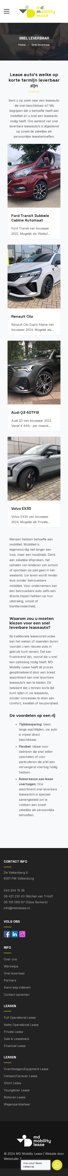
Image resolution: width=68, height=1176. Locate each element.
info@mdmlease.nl (17, 908)
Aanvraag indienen (17, 987)
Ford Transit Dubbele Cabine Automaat (30, 218)
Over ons (10, 959)
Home (22, 44)
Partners (10, 980)
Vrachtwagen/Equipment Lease (26, 1069)
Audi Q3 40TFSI (25, 412)
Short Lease (12, 1083)
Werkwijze (11, 966)
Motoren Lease (15, 1097)
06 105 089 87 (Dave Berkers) (26, 902)
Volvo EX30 (21, 508)
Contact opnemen (16, 994)
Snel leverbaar (14, 973)
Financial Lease (15, 1046)
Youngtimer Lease (16, 1090)
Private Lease (13, 1032)
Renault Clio (22, 316)
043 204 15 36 (14, 890)
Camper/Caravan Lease (20, 1076)
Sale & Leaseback (16, 1039)
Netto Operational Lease (21, 1025)
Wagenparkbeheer (17, 1104)
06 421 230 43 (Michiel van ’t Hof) (28, 896)
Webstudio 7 (13, 1159)
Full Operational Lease (20, 1017)
